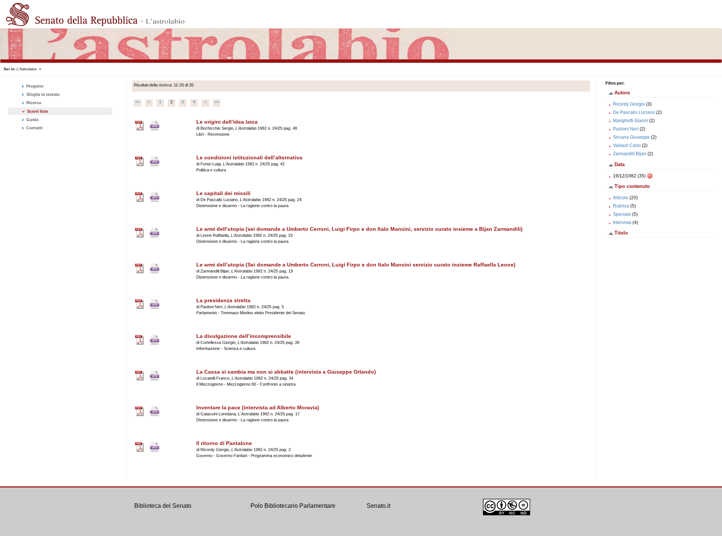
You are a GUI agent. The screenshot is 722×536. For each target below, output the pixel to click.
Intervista (622, 222)
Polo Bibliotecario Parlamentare (292, 506)
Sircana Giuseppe (631, 137)
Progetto (34, 86)
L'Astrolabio (27, 69)
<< (137, 102)
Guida (31, 119)
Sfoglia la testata (42, 94)
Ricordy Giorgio (629, 104)
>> (216, 102)
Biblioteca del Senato (162, 506)
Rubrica (621, 206)
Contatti (33, 128)
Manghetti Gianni (630, 120)
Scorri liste (37, 111)
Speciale (622, 214)
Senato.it (378, 506)
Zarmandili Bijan (629, 153)
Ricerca (33, 102)
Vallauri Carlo (627, 145)
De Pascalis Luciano (634, 112)
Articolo (620, 197)
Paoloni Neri (626, 129)
